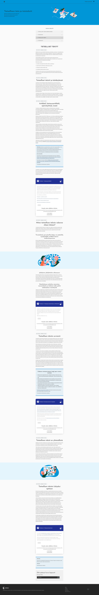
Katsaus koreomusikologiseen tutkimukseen (43, 202)
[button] (4, 1)
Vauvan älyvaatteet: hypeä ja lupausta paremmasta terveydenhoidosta (47, 198)
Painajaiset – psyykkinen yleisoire (42, 196)
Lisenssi (66, 589)
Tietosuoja (67, 590)
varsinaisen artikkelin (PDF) (48, 534)
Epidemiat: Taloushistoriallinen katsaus (43, 200)
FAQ (66, 587)
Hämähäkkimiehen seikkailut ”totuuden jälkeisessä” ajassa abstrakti (51, 533)
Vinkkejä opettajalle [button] (88, 1)
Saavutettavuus (67, 591)
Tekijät (66, 588)
